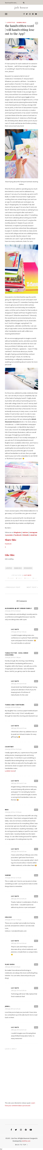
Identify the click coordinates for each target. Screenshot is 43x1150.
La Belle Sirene (10, 771)
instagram (33, 532)
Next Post (32, 587)
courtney (9, 747)
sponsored (28, 568)
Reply (36, 608)
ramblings (21, 22)
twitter (25, 532)
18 (36, 23)
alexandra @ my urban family (18, 608)
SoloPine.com (26, 1141)
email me (33, 535)
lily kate (27, 575)
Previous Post (13, 587)
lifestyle (11, 22)
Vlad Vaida (10, 964)
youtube (9, 535)
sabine (8, 875)
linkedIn (26, 535)
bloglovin (17, 532)
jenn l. (8, 1006)
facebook (17, 535)
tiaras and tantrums (14, 705)
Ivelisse (8, 917)
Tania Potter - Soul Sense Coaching (16, 654)
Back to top (21, 1145)
